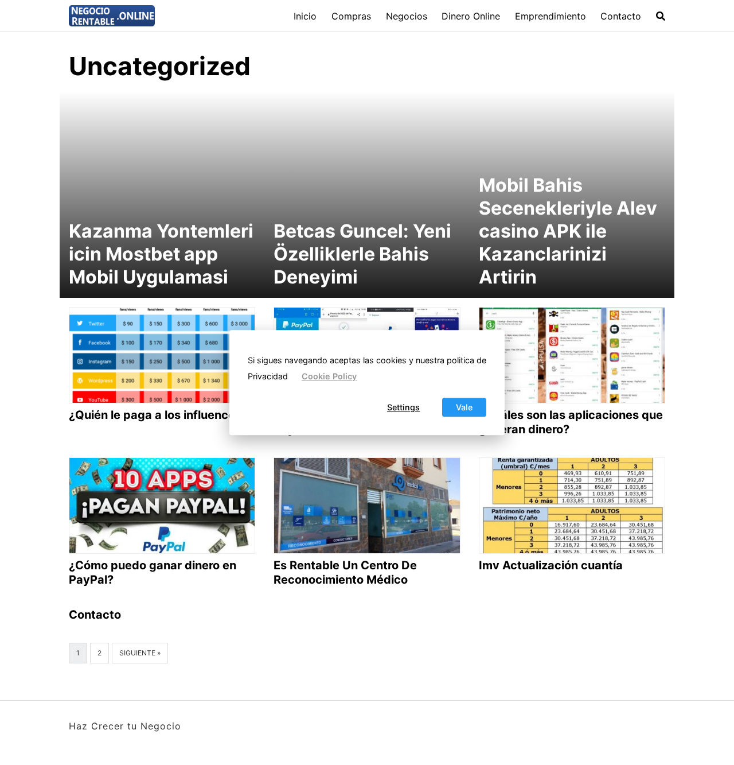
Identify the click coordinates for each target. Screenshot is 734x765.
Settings (403, 407)
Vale (464, 407)
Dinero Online (471, 16)
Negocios (406, 16)
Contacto (620, 16)
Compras (351, 16)
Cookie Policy (329, 377)
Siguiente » (140, 652)
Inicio (305, 16)
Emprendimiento (550, 16)
